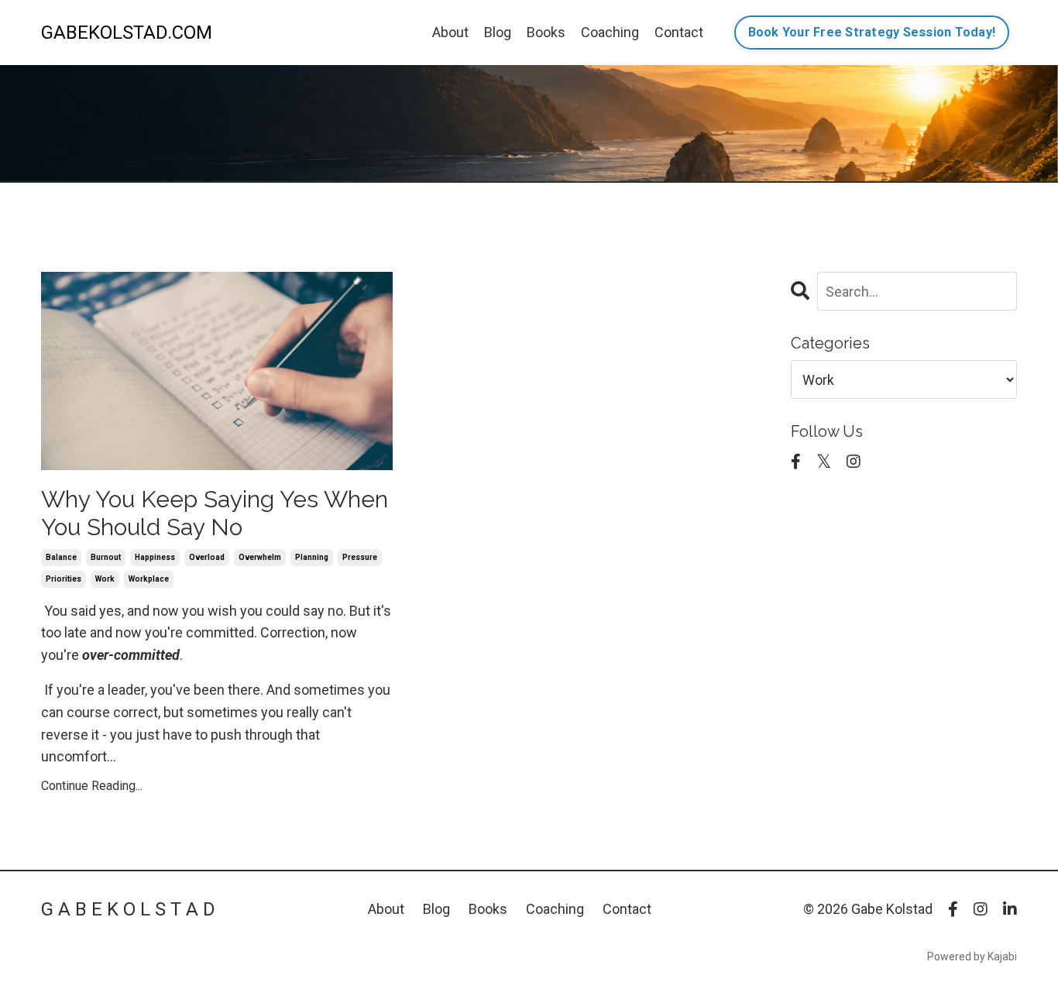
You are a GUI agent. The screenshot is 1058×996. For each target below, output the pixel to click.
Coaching (610, 32)
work (105, 579)
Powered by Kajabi (972, 956)
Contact (678, 32)
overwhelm (260, 557)
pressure (359, 557)
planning (311, 557)
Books (546, 32)
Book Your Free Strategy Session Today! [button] (872, 32)
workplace (149, 579)
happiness (155, 557)
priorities (63, 579)
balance (61, 557)
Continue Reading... (92, 785)
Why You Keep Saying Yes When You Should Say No (214, 513)
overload (207, 557)
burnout (106, 557)
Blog (497, 32)
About (450, 32)
